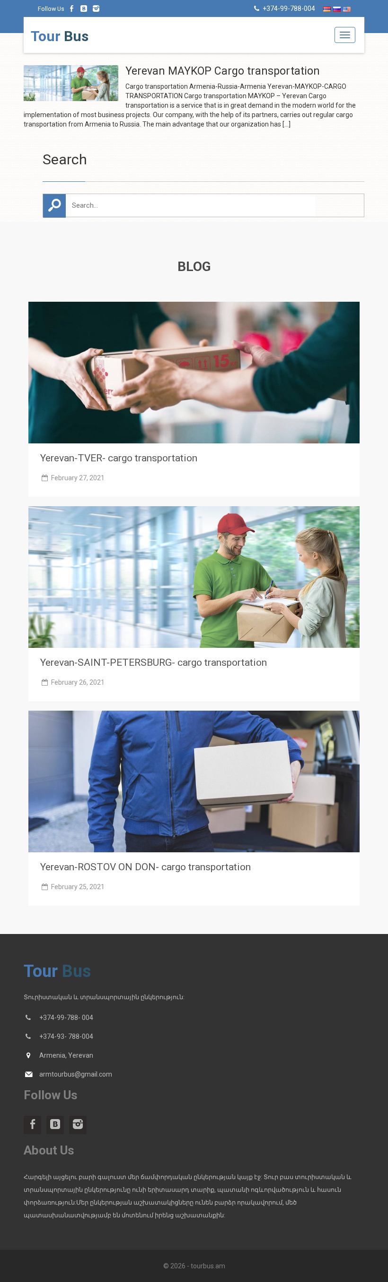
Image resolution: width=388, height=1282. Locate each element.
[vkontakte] (84, 8)
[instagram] (96, 8)
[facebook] (72, 8)
